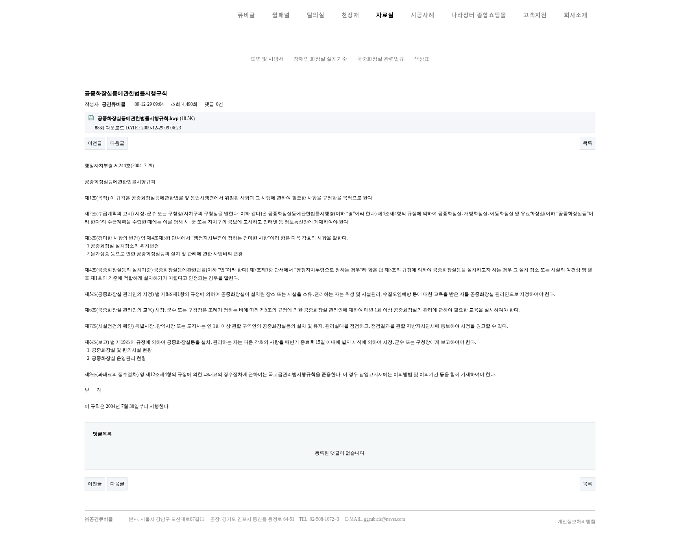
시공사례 (422, 15)
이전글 (95, 143)
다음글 (117, 143)
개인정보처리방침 (576, 521)
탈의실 (316, 15)
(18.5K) (146, 118)
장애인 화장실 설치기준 (320, 59)
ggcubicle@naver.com (384, 519)
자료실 (385, 15)
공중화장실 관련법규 (380, 59)
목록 (587, 143)
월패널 (281, 15)
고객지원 (535, 15)
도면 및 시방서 (267, 59)
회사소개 (576, 15)
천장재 (350, 15)
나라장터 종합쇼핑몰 (478, 15)
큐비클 (246, 15)
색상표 (421, 59)
